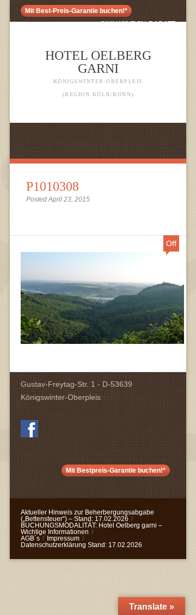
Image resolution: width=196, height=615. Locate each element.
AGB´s (30, 538)
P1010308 (52, 186)
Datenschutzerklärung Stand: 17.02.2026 (81, 545)
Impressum (63, 538)
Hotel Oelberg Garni (98, 72)
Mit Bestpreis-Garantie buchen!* (116, 470)
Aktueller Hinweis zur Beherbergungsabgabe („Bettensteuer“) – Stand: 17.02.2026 (87, 516)
